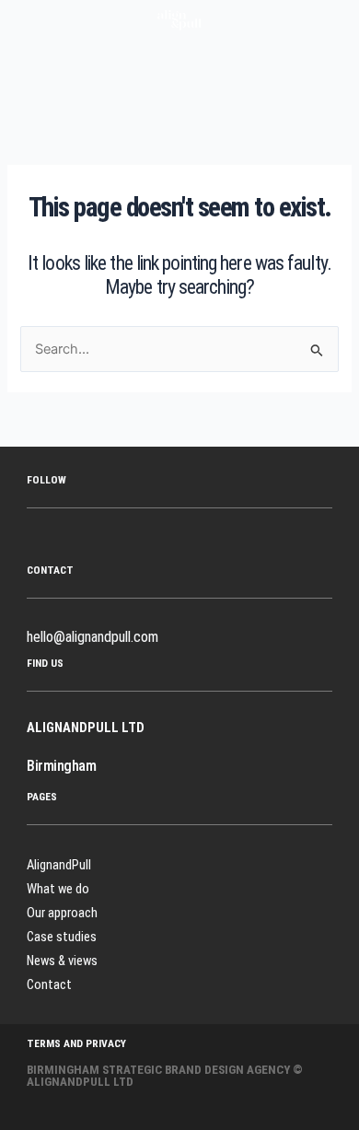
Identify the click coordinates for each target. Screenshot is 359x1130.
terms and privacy (76, 1043)
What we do (58, 888)
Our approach (62, 912)
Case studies (62, 936)
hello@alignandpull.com (92, 637)
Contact (49, 984)
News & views (62, 960)
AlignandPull (59, 864)
